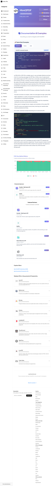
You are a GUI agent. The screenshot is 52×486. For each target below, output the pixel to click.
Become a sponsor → (32, 382)
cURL (31, 45)
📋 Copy (46, 53)
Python (25, 45)
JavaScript (18, 45)
